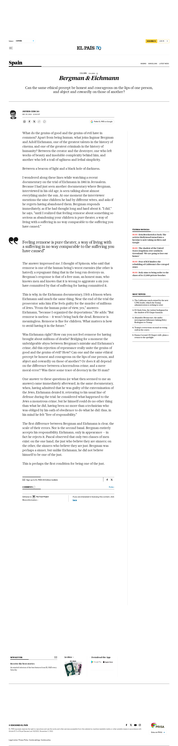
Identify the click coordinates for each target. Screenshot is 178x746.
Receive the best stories (22, 664)
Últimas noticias (140, 229)
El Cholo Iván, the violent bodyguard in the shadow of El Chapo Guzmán (151, 311)
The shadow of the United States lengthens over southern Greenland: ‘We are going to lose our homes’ (150, 252)
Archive (68, 657)
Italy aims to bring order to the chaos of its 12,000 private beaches (150, 273)
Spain (15, 63)
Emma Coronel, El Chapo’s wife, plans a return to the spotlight (151, 336)
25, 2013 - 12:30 (31, 114)
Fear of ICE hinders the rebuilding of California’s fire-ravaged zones (150, 264)
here (75, 500)
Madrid (143, 64)
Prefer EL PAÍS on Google (103, 122)
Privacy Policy (23, 740)
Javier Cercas (30, 111)
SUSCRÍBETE (151, 41)
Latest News (164, 64)
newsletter (16, 657)
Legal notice (13, 740)
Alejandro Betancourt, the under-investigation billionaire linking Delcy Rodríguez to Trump (150, 319)
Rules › (111, 487)
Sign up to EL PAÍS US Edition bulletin (42, 480)
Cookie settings (34, 740)
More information (29, 500)
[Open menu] (11, 48)
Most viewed (138, 294)
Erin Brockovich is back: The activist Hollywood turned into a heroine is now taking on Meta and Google (149, 238)
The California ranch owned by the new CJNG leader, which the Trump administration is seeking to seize (151, 302)
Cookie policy (46, 740)
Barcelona (152, 64)
